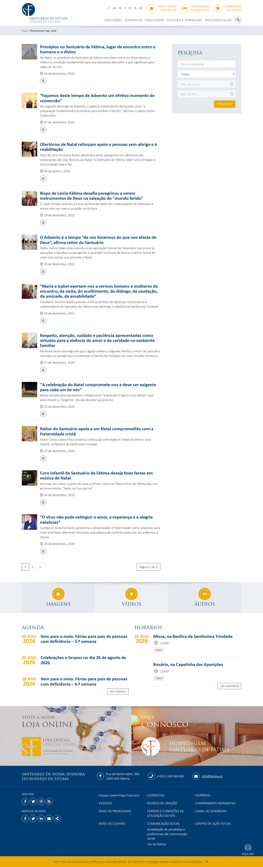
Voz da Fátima (156, 844)
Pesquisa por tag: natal (43, 30)
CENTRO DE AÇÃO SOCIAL (213, 823)
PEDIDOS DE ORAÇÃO (162, 803)
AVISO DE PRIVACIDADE (115, 811)
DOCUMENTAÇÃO (218, 20)
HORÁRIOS (202, 795)
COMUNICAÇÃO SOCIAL (163, 823)
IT (125, 8)
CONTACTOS (155, 795)
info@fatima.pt (212, 776)
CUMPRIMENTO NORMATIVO (215, 803)
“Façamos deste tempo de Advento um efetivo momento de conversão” (97, 97)
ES (130, 8)
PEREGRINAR (154, 20)
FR (120, 8)
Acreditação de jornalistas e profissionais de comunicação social (167, 834)
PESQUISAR (225, 103)
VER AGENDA (118, 691)
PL (135, 8)
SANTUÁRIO (113, 20)
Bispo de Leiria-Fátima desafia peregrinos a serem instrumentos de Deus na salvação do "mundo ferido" (91, 195)
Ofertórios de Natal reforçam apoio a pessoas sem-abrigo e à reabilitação (98, 146)
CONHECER (133, 20)
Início (24, 30)
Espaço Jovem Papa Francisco (119, 795)
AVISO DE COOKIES (112, 823)
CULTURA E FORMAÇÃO (184, 20)
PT (109, 8)
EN (114, 8)
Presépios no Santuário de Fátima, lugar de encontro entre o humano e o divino (97, 49)
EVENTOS (105, 803)
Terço (159, 678)
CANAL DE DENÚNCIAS (210, 811)
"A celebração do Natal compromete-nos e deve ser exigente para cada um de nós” (98, 387)
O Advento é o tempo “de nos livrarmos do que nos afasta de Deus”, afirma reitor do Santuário (98, 239)
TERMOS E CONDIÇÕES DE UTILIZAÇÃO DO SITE (165, 813)
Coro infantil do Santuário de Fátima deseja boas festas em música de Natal (96, 475)
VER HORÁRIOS (229, 686)
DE (140, 8)
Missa (158, 650)
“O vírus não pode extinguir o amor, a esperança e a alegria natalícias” (96, 519)
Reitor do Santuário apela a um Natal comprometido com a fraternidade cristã (96, 431)
